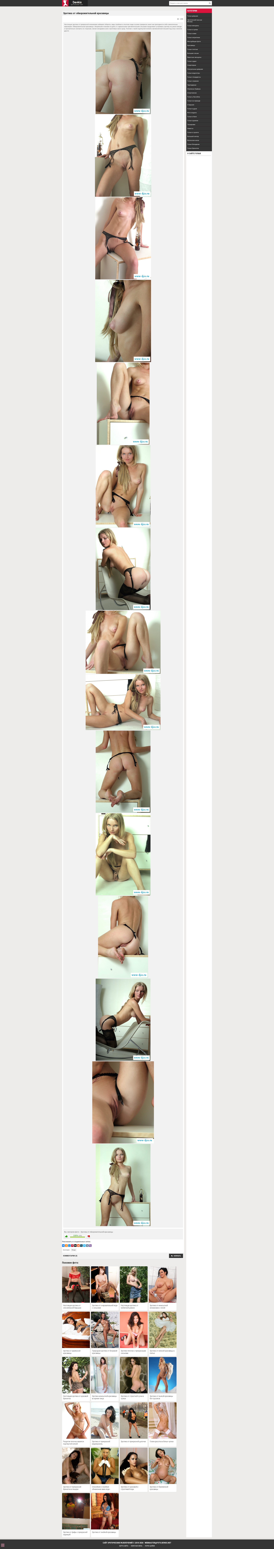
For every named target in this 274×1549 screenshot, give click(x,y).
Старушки (190, 105)
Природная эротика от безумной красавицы (104, 1352)
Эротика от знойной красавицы (104, 1532)
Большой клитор (193, 136)
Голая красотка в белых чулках (162, 1441)
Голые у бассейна (193, 97)
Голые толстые (192, 49)
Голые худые (191, 61)
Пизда (74, 1250)
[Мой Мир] (69, 1245)
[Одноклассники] (66, 1245)
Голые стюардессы (194, 77)
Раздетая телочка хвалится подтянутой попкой (73, 1442)
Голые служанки (193, 81)
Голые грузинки (192, 120)
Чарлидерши (191, 85)
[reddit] (78, 1245)
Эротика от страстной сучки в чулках (132, 1397)
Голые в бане (192, 116)
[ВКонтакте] (63, 1245)
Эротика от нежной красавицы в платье (162, 1352)
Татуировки (191, 124)
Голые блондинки (193, 144)
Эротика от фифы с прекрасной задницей (75, 1533)
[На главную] (75, 3)
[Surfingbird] (84, 1245)
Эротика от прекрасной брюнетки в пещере (72, 1488)
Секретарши (191, 65)
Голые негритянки (193, 37)
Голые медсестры (193, 73)
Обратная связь (136, 1546)
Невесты (190, 128)
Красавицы (191, 45)
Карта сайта (123, 1546)
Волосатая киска (193, 140)
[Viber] (90, 1245)
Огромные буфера (193, 89)
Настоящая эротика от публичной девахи (129, 1306)
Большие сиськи (193, 53)
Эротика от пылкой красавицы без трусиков (161, 1397)
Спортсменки (192, 93)
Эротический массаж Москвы (194, 20)
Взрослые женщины (194, 57)
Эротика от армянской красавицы (71, 1352)
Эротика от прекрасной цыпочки (133, 1441)
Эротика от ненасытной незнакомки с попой (159, 1306)
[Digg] (75, 1245)
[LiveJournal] (81, 1245)
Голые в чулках (192, 29)
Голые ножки (191, 33)
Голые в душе (192, 109)
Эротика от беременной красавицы (159, 1488)
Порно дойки (150, 1546)
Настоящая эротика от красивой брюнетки (75, 1397)
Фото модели (192, 112)
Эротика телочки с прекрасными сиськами (133, 1352)
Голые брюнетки (193, 148)
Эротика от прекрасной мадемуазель (101, 1442)
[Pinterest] (72, 1245)
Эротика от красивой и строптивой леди (129, 1488)
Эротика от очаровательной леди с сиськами (104, 1306)
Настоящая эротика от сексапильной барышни (72, 1306)
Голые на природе (193, 101)
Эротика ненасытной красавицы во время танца (104, 1397)
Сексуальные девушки (195, 69)
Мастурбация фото (194, 41)
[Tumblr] (87, 1245)
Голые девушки (192, 16)
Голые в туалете (193, 132)
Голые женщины (193, 25)
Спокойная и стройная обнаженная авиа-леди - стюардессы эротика (101, 1488)
